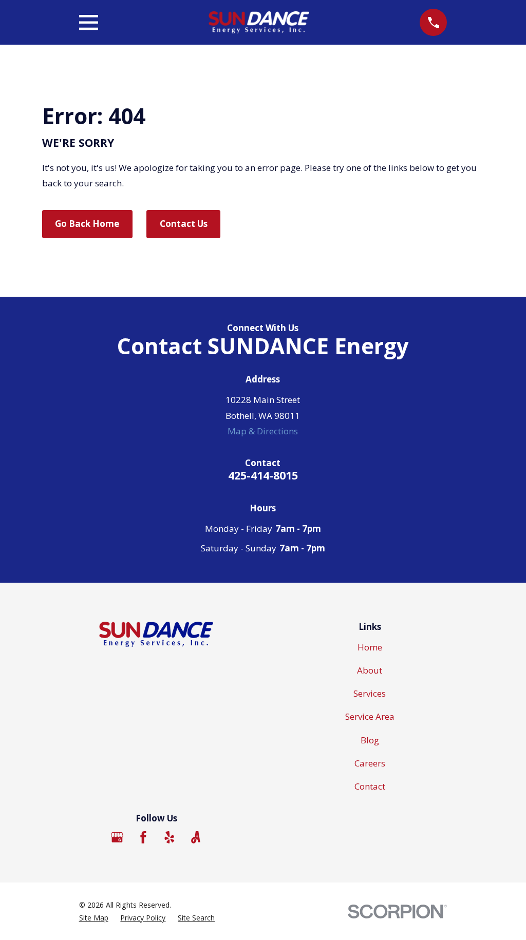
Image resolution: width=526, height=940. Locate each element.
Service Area (369, 716)
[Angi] (196, 837)
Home (370, 647)
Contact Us (184, 223)
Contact (369, 786)
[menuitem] (93, 918)
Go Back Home (87, 223)
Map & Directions (263, 431)
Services (369, 693)
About (369, 670)
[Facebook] (143, 837)
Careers (369, 763)
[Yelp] (169, 837)
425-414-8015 (263, 475)
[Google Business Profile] (117, 837)
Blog (370, 740)
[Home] (259, 22)
